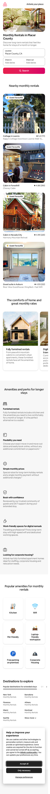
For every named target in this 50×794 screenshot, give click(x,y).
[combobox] (24, 53)
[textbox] (13, 62)
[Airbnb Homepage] (5, 4)
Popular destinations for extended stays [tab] (20, 687)
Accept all (24, 764)
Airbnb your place (35, 4)
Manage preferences (24, 777)
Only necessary (24, 770)
